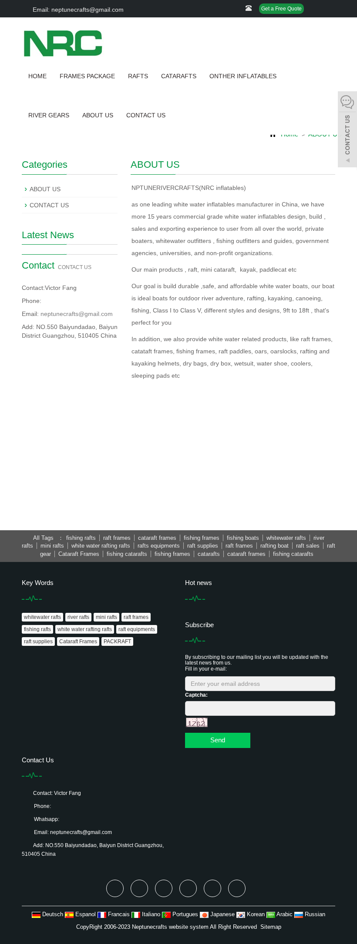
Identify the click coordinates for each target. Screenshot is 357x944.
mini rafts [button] (52, 545)
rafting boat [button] (274, 545)
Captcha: (196, 695)
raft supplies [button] (202, 545)
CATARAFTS (178, 76)
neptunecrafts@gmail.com (76, 313)
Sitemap (270, 927)
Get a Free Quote (281, 9)
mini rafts (106, 617)
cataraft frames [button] (157, 538)
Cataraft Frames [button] (78, 554)
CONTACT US (145, 115)
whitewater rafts (42, 617)
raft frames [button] (117, 538)
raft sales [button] (308, 545)
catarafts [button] (209, 554)
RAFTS (138, 76)
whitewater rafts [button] (286, 538)
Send (217, 740)
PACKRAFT (117, 641)
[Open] (347, 130)
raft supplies (38, 641)
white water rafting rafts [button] (100, 545)
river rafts (78, 617)
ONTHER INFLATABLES (242, 76)
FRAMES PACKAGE (87, 76)
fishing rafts (37, 629)
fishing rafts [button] (81, 538)
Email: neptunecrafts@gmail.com (77, 9)
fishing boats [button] (243, 538)
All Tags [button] (43, 538)
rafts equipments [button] (159, 545)
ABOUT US (97, 115)
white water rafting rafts (84, 629)
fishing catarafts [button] (127, 554)
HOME (37, 76)
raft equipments (136, 629)
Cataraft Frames (78, 641)
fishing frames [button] (201, 538)
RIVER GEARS (48, 115)
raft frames (136, 617)
